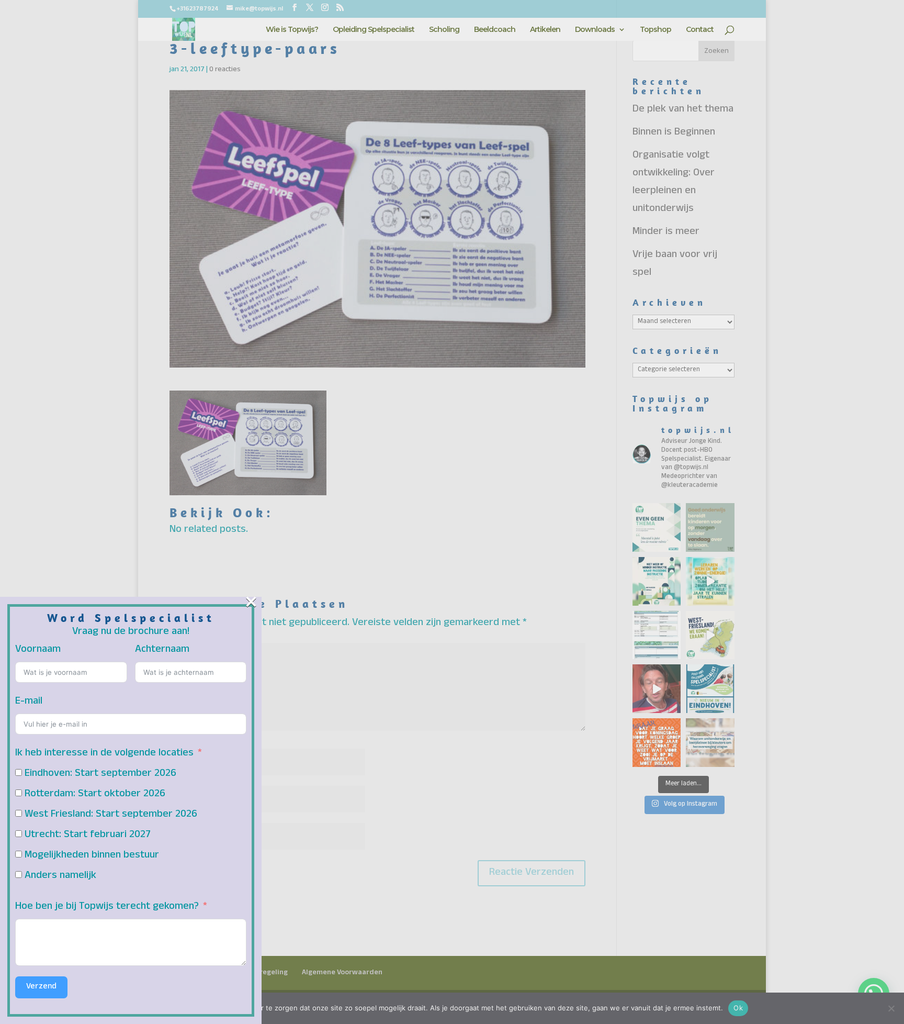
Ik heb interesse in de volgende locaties (104, 754)
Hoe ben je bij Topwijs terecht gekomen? (107, 907)
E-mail (28, 702)
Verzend (41, 987)
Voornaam (38, 650)
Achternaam (162, 650)
